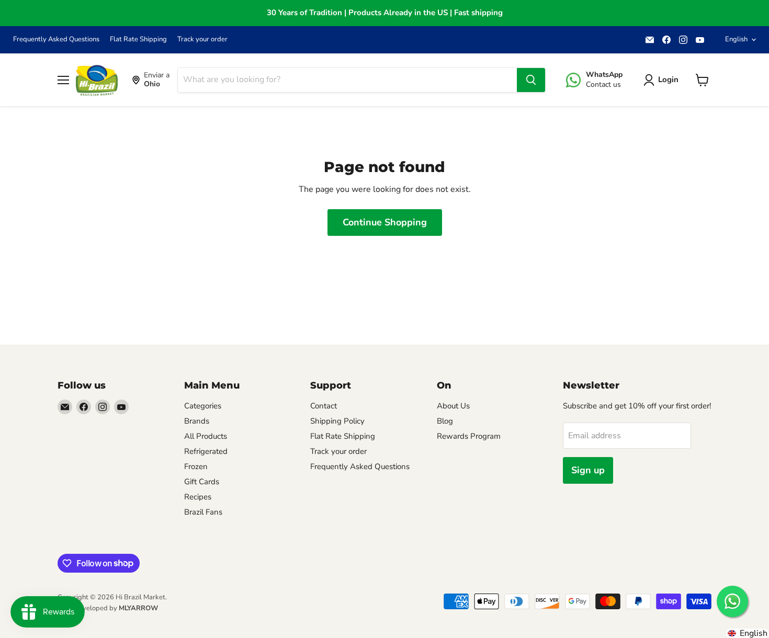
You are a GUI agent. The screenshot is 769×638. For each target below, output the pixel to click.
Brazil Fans (203, 512)
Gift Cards (201, 481)
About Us (453, 406)
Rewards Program (469, 436)
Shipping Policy (337, 421)
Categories (202, 406)
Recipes (197, 497)
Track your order (202, 39)
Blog (445, 421)
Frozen (196, 466)
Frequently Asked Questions (56, 39)
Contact (323, 406)
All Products (205, 436)
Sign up (588, 470)
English (736, 39)
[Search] (531, 80)
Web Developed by (108, 608)
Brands (196, 421)
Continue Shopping (385, 222)
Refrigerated (206, 451)
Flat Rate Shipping (138, 39)
